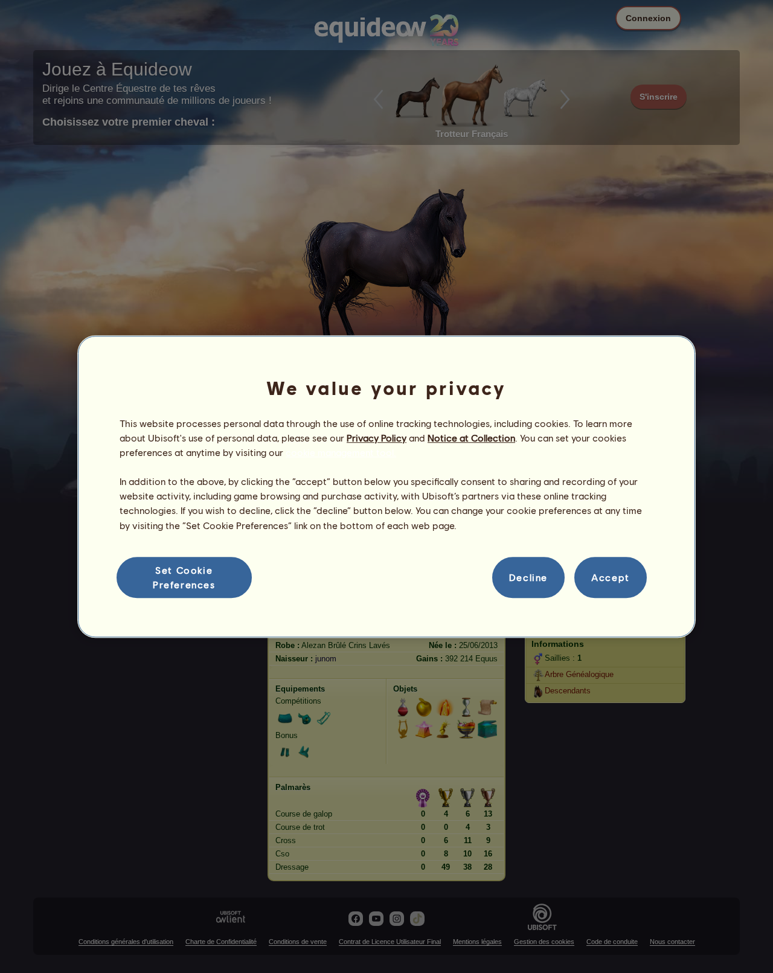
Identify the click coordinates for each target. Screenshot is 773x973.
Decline (528, 577)
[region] (386, 486)
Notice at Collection (471, 437)
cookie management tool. (341, 452)
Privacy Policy (376, 437)
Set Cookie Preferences (184, 577)
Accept (610, 577)
